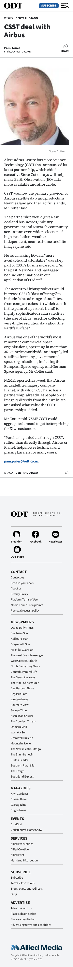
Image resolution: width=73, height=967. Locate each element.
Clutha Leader (19, 760)
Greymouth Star (20, 644)
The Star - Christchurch (25, 683)
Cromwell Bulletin (22, 738)
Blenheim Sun (19, 633)
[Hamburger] (65, 5)
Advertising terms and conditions (31, 925)
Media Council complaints (27, 605)
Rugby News (18, 810)
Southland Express (22, 776)
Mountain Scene (21, 743)
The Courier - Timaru (23, 721)
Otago (8, 18)
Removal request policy (25, 610)
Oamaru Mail (19, 727)
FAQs (14, 894)
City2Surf (16, 824)
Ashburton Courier (22, 716)
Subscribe (48, 5)
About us (16, 588)
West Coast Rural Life (24, 661)
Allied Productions (22, 844)
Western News (19, 699)
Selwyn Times (19, 710)
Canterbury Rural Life (24, 672)
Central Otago (27, 18)
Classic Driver (19, 799)
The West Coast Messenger (27, 655)
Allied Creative (20, 849)
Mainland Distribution (24, 860)
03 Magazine (18, 805)
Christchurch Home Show (26, 830)
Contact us (17, 577)
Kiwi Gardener (19, 794)
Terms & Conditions (22, 883)
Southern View (20, 705)
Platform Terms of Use (24, 599)
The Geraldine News (23, 677)
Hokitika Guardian (22, 650)
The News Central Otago (26, 749)
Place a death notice (23, 914)
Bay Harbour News (22, 688)
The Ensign (17, 771)
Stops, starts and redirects (27, 889)
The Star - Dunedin (22, 754)
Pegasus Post (19, 694)
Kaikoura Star (19, 639)
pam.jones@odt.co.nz (21, 461)
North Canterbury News (25, 666)
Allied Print (17, 855)
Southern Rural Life (22, 765)
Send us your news (22, 583)
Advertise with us (21, 908)
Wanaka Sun (18, 732)
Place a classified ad (23, 919)
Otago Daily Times (22, 628)
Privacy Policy (19, 594)
